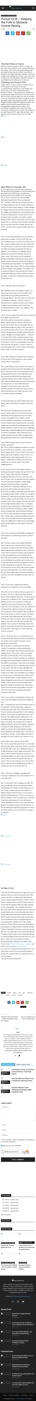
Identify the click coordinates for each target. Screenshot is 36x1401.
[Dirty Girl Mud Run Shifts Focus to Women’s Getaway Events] (6, 1358)
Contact (31, 1395)
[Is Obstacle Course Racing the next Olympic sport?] (6, 1376)
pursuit (7, 995)
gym (24, 992)
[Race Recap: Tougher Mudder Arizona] (9, 1238)
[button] (33, 8)
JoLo (4, 29)
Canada (9, 992)
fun (20, 992)
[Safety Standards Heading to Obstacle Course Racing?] (6, 1367)
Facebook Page (21, 946)
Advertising (24, 1395)
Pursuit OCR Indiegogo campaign (20, 944)
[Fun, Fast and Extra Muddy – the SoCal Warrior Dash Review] (9, 1258)
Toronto (14, 995)
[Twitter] (20, 1056)
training (20, 995)
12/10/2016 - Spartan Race (10, 1205)
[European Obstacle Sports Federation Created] (27, 1258)
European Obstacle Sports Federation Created (25, 1267)
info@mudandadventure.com (22, 1296)
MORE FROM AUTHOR (23, 1064)
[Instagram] (18, 1301)
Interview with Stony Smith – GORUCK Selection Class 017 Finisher (9, 1019)
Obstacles (29, 992)
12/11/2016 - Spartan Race (10, 1200)
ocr (3, 995)
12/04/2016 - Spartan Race (10, 1211)
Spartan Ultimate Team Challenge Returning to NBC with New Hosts (22, 1090)
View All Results (6, 1215)
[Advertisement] (18, 2)
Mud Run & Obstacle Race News (14, 12)
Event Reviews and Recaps (8, 1243)
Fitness (15, 992)
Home (2, 12)
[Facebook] (16, 1056)
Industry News (22, 1262)
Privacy (5, 1395)
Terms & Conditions (13, 1395)
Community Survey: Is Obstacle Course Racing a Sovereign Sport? (23, 1072)
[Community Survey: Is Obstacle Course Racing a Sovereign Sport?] (27, 1238)
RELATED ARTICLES (8, 1064)
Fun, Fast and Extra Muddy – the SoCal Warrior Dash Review (9, 1267)
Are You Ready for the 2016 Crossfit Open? (28, 1018)
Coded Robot (20, 1398)
